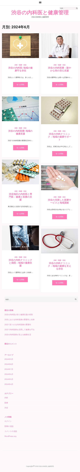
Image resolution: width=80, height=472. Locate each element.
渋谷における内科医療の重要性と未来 (19, 319)
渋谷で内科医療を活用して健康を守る (19, 330)
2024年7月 (8, 369)
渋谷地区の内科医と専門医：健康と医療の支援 (20, 197)
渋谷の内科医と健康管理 (40, 12)
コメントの (10, 431)
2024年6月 (8, 374)
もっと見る (20, 84)
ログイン (8, 421)
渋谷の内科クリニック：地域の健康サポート (59, 137)
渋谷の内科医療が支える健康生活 (17, 335)
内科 (16, 65)
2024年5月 (8, 379)
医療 (20, 65)
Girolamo (27, 54)
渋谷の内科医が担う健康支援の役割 (18, 314)
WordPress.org (10, 436)
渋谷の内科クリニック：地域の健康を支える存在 (59, 266)
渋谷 (25, 65)
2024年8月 (8, 364)
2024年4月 (8, 384)
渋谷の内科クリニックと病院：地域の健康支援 (20, 263)
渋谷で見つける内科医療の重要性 (17, 325)
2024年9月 (8, 359)
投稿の (8, 426)
